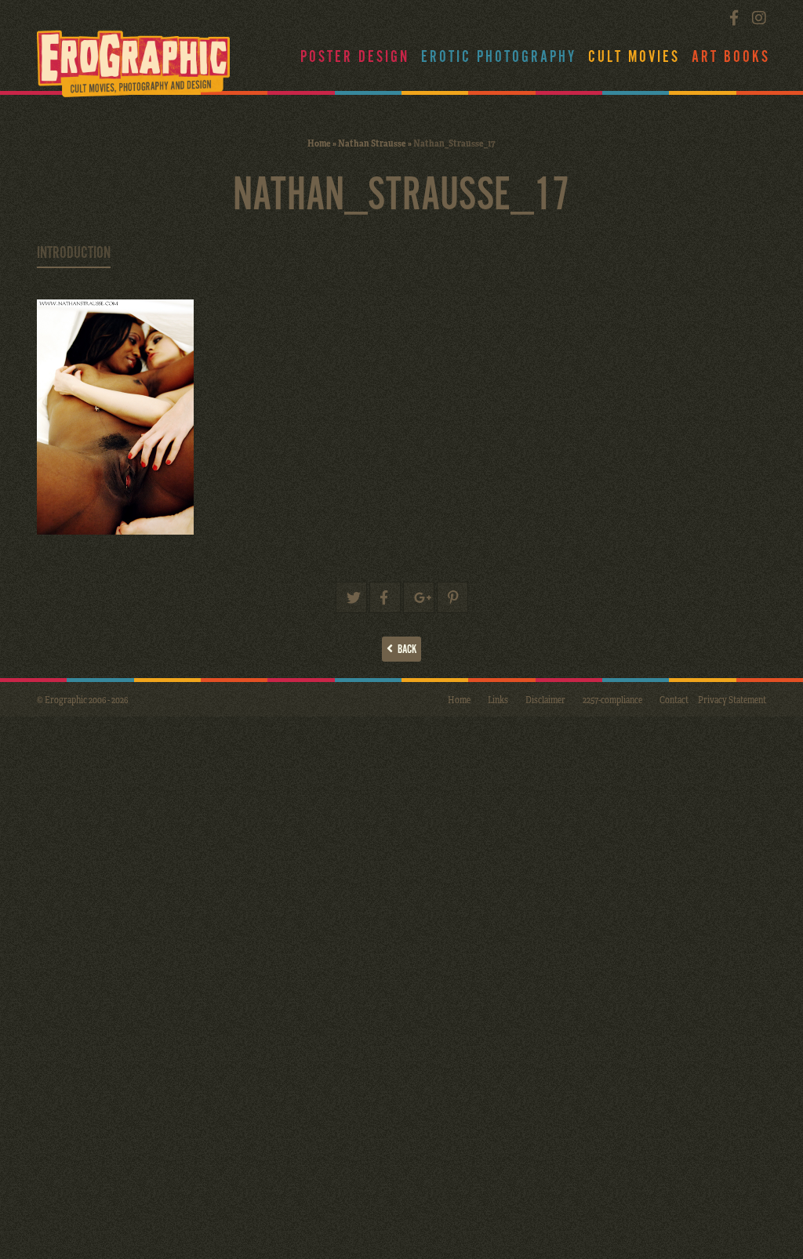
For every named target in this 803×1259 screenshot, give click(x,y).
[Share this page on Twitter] (351, 597)
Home (319, 143)
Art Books (731, 57)
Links (498, 699)
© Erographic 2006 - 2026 (82, 699)
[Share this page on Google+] (418, 597)
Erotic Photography (498, 57)
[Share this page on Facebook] (385, 597)
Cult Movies (634, 57)
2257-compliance (612, 699)
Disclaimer (545, 699)
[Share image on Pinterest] (452, 597)
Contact (674, 699)
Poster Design (354, 57)
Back (404, 649)
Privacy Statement (732, 699)
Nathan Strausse (372, 143)
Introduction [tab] (74, 253)
